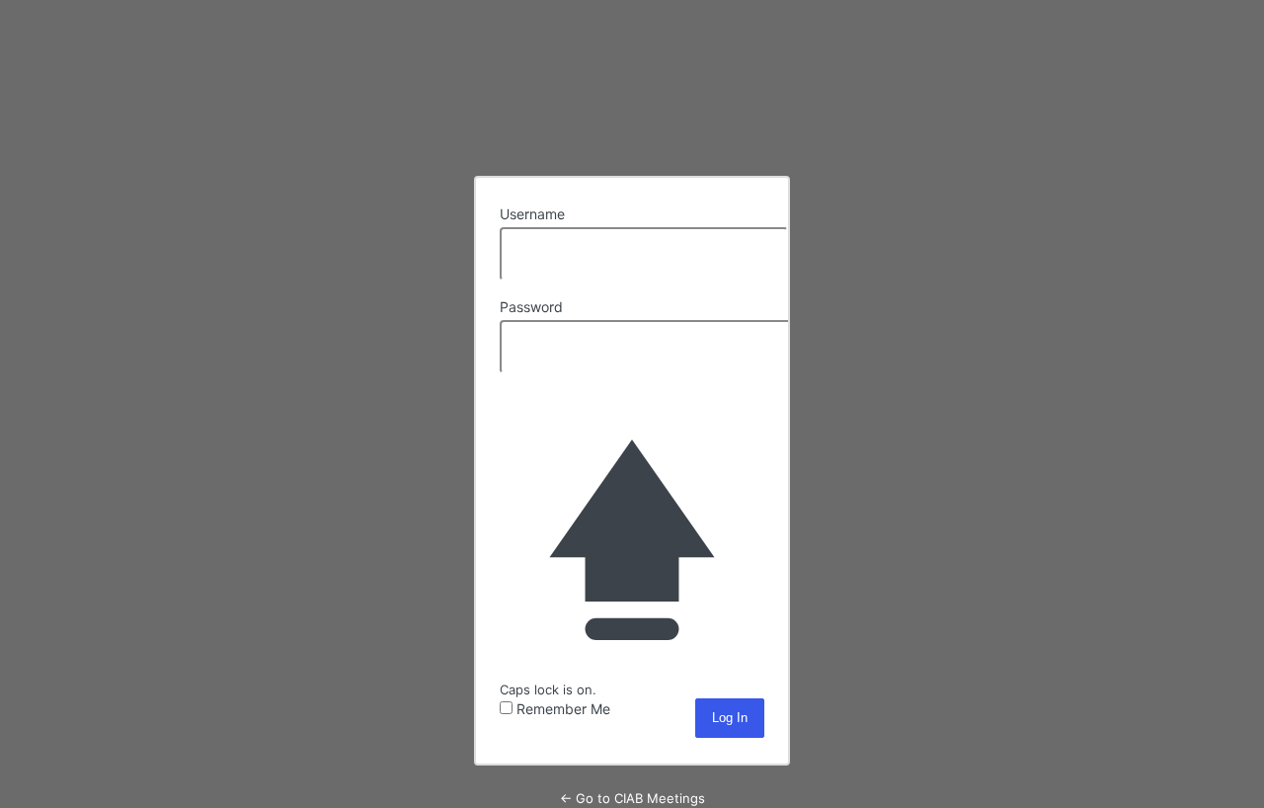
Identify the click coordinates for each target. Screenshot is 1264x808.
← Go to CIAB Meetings (632, 798)
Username (532, 213)
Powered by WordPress (632, 107)
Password (531, 306)
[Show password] (744, 344)
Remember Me (563, 708)
